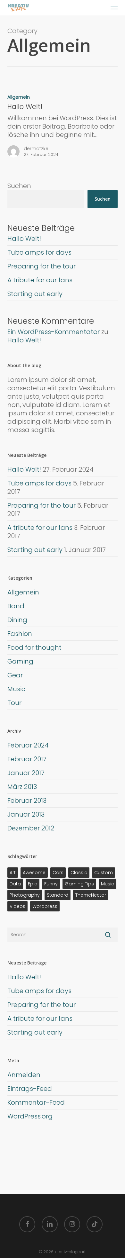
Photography (25, 895)
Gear (15, 675)
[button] (114, 8)
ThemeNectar (90, 895)
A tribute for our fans (39, 280)
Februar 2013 (26, 800)
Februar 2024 (28, 745)
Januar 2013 (26, 814)
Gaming (20, 661)
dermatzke (36, 148)
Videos (17, 906)
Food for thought (34, 647)
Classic (79, 872)
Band (15, 606)
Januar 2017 (26, 772)
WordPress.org (30, 1116)
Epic (32, 884)
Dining (17, 619)
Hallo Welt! (24, 238)
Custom (103, 872)
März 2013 (22, 786)
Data (15, 884)
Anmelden (23, 1074)
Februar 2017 (26, 759)
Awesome (34, 872)
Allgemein (18, 97)
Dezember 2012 (30, 828)
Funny (51, 884)
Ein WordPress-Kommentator (53, 331)
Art (13, 872)
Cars (58, 872)
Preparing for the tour (41, 266)
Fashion (19, 633)
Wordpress (44, 906)
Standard (57, 895)
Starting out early (35, 293)
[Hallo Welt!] (62, 128)
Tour (14, 702)
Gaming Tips (79, 884)
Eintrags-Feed (29, 1088)
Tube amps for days (39, 252)
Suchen (19, 185)
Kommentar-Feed (36, 1102)
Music (16, 688)
